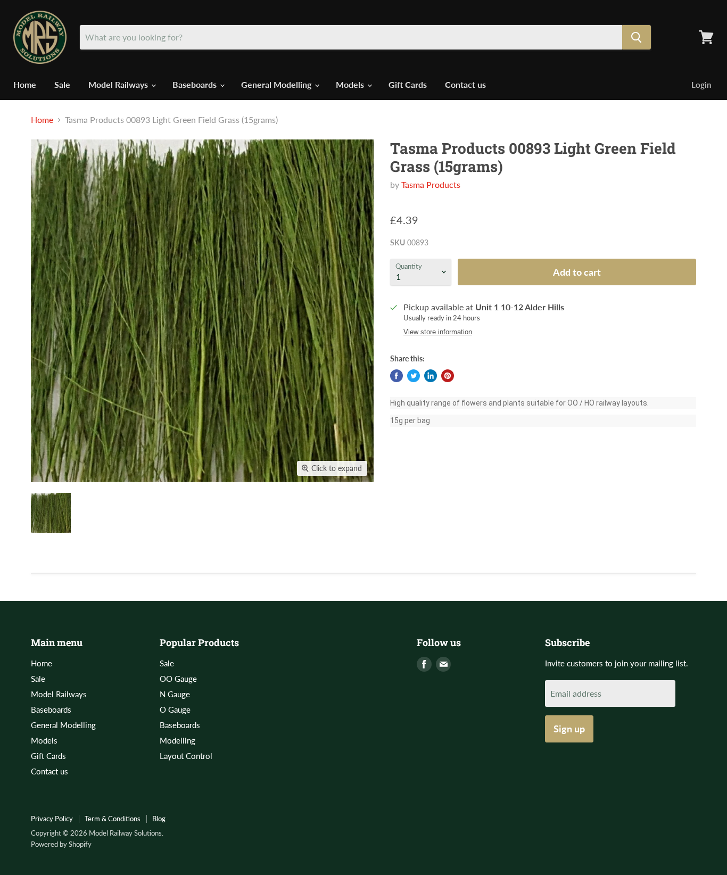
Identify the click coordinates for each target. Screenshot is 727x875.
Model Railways (119, 84)
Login (701, 84)
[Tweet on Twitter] (413, 375)
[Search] (636, 37)
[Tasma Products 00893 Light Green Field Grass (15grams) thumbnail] (51, 513)
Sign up (569, 728)
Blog (159, 818)
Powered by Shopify (61, 844)
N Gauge (175, 694)
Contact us (465, 84)
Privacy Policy (52, 818)
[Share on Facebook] (396, 375)
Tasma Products (430, 184)
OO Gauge (178, 678)
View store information (437, 332)
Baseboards (195, 84)
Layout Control (186, 756)
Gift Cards (408, 84)
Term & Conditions (113, 818)
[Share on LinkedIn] (430, 375)
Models (351, 84)
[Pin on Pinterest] (447, 375)
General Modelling (277, 84)
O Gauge (175, 709)
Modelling (177, 740)
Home (24, 84)
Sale (62, 84)
